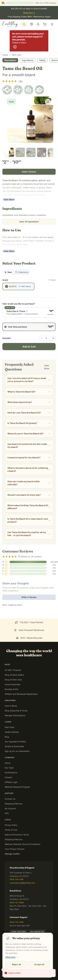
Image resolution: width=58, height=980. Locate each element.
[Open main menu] (52, 24)
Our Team (9, 768)
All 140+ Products (13, 670)
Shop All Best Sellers (14, 675)
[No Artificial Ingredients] (39, 90)
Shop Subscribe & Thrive (16, 710)
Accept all (39, 964)
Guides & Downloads (14, 746)
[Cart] (44, 24)
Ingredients (28, 60)
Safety (42, 60)
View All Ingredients (29, 221)
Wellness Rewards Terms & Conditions (22, 844)
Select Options (29, 171)
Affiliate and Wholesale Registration (21, 694)
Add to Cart (29, 346)
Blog (7, 737)
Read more (10, 957)
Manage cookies (12, 854)
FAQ (7, 813)
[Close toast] (2, 969)
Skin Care (16, 55)
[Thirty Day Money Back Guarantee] (28, 90)
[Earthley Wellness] (10, 24)
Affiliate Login (11, 782)
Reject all (16, 964)
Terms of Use (11, 830)
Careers (8, 777)
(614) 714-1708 (16, 879)
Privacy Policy (11, 825)
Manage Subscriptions (15, 715)
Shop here (29, 13)
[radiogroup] (29, 319)
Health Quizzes (12, 732)
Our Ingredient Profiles (15, 741)
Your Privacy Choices (14, 849)
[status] (29, 973)
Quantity (6, 338)
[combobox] (23, 24)
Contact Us (10, 799)
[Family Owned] (7, 90)
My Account (10, 808)
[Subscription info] (27, 311)
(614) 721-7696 (17, 902)
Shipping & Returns (13, 803)
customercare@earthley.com (22, 883)
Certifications (11, 772)
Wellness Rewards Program (17, 787)
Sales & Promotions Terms (17, 834)
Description (10, 60)
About (7, 763)
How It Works (11, 706)
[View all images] (48, 102)
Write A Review (29, 597)
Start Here (9, 727)
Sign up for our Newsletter (17, 751)
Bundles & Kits (11, 689)
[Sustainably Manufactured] (18, 90)
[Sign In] (38, 24)
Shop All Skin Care (13, 679)
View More (9, 199)
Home (5, 55)
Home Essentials (12, 684)
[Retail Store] (31, 24)
